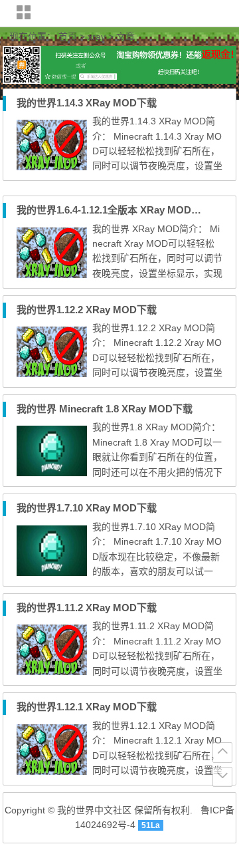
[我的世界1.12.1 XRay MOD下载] (52, 771)
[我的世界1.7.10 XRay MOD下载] (52, 572)
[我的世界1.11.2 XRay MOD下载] (52, 671)
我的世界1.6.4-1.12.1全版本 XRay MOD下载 (114, 209)
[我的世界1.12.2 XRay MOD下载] (52, 373)
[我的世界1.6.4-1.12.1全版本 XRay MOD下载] (52, 274)
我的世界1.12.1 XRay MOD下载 (87, 706)
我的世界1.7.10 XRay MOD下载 (87, 507)
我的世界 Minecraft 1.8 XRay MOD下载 (105, 408)
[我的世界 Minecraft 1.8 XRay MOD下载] (52, 473)
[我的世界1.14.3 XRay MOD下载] (52, 167)
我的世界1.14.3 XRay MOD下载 (87, 102)
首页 (67, 36)
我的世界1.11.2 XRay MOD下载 (87, 607)
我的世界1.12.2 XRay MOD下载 (87, 309)
